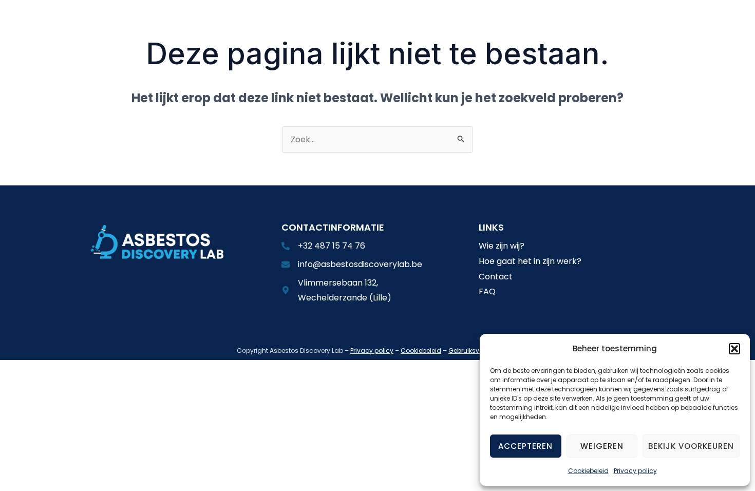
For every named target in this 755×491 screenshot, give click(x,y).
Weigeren (602, 446)
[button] (734, 349)
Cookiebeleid (588, 470)
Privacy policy (635, 470)
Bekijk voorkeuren (691, 446)
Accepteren (525, 446)
